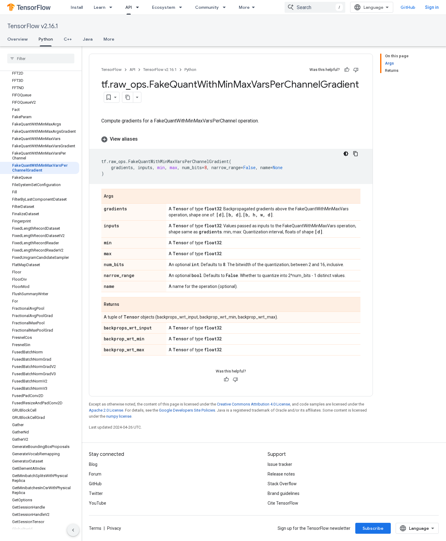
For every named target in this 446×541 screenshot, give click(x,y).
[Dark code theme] (346, 154)
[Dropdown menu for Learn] (112, 7)
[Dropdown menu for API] (139, 7)
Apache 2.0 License (106, 410)
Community (207, 7)
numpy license (118, 416)
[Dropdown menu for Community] (226, 7)
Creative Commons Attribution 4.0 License (253, 404)
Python (46, 39)
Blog (93, 464)
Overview (17, 39)
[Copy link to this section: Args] (119, 196)
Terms (95, 528)
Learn (99, 7)
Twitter (96, 493)
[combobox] (315, 7)
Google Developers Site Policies (187, 410)
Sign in (432, 7)
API (128, 7)
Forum (95, 474)
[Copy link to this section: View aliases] (144, 139)
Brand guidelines (283, 493)
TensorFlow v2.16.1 (32, 26)
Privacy (114, 528)
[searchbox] (40, 58)
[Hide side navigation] (73, 530)
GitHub (407, 7)
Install (77, 7)
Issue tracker (280, 464)
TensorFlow (111, 69)
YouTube (97, 503)
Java (88, 39)
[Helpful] (346, 69)
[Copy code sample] (355, 154)
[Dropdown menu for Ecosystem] (182, 7)
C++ (68, 39)
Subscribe (373, 528)
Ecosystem (163, 7)
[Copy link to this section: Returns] (125, 305)
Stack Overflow (282, 483)
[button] (230, 139)
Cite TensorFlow (283, 503)
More (244, 7)
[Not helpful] (355, 69)
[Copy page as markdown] (127, 97)
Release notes (281, 474)
